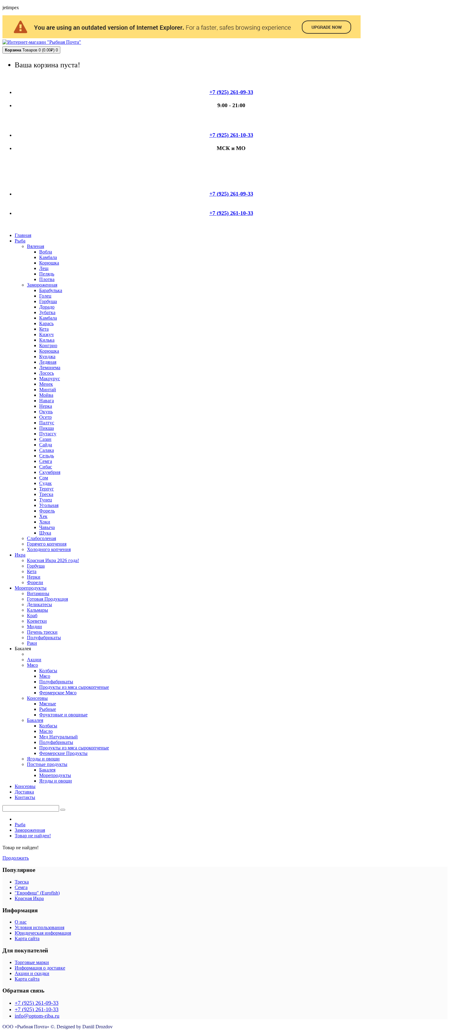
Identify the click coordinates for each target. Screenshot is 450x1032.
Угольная (48, 505)
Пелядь (46, 273)
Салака (46, 450)
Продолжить (15, 858)
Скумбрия (49, 472)
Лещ (43, 268)
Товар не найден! (33, 835)
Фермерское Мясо (58, 692)
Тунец (45, 499)
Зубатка (47, 312)
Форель (47, 510)
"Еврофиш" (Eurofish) (37, 892)
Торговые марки (32, 962)
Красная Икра (29, 898)
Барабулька (50, 290)
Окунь (46, 411)
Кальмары (37, 610)
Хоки (44, 521)
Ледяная (47, 362)
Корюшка (49, 262)
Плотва (46, 279)
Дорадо (46, 307)
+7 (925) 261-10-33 (36, 1009)
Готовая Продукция (47, 599)
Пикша (46, 428)
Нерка (45, 406)
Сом (43, 477)
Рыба (20, 824)
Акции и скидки (32, 973)
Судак (45, 483)
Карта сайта (27, 938)
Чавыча (47, 527)
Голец (45, 295)
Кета (44, 329)
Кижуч (46, 334)
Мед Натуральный (58, 736)
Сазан (45, 439)
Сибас (45, 466)
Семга (45, 461)
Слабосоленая (41, 538)
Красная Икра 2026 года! (53, 560)
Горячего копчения (46, 543)
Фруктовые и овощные (63, 714)
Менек (46, 384)
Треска (46, 494)
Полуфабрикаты (44, 637)
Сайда (45, 444)
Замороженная (42, 284)
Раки (32, 643)
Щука (45, 532)
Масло (46, 731)
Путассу (47, 433)
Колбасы (48, 670)
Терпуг (46, 488)
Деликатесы (39, 604)
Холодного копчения (49, 549)
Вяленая (35, 246)
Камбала (48, 257)
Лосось (46, 373)
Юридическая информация (43, 933)
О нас (21, 922)
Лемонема (49, 367)
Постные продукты (47, 764)
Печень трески (42, 632)
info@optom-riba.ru (37, 1016)
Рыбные (47, 709)
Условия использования (39, 927)
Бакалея (35, 720)
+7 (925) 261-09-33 (36, 1003)
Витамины (38, 593)
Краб (32, 615)
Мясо (32, 665)
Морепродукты (55, 775)
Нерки (33, 577)
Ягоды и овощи (43, 758)
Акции (34, 659)
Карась (46, 323)
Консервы (37, 698)
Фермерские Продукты (63, 753)
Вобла (45, 251)
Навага (46, 400)
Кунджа (47, 356)
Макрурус (49, 378)
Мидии (34, 626)
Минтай (47, 389)
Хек (43, 516)
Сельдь (46, 455)
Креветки (37, 621)
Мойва (46, 395)
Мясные (47, 703)
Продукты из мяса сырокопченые (74, 687)
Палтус (46, 422)
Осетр (45, 417)
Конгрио (48, 345)
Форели (35, 582)
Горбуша (48, 301)
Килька (46, 340)
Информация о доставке (40, 967)
